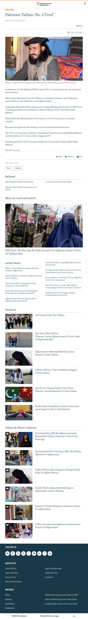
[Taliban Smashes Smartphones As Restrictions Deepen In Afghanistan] (18, 530)
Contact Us (49, 577)
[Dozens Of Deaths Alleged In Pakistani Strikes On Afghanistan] (18, 512)
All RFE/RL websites (19, 616)
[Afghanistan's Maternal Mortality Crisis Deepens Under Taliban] (18, 358)
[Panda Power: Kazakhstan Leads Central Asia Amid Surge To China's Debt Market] (18, 412)
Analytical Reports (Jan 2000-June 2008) (61, 604)
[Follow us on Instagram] (18, 553)
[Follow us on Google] (23, 553)
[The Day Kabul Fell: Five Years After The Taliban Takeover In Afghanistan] (18, 457)
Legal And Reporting (53, 569)
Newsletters (10, 604)
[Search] (74, 616)
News (7, 595)
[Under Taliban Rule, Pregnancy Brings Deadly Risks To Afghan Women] (18, 476)
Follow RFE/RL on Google (49, 616)
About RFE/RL (10, 569)
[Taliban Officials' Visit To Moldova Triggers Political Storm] (18, 376)
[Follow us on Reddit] (13, 553)
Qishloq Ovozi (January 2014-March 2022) (61, 595)
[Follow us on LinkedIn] (39, 553)
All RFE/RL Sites (51, 573)
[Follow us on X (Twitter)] (28, 553)
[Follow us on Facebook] (34, 553)
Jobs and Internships (13, 582)
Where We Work (11, 573)
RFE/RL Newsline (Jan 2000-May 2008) (61, 599)
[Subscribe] (50, 553)
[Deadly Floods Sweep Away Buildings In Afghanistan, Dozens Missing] (18, 494)
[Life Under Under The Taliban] (18, 321)
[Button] (79, 25)
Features (8, 599)
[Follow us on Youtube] (7, 553)
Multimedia (10, 608)
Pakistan (9, 10)
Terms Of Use (10, 577)
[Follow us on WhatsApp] (44, 553)
